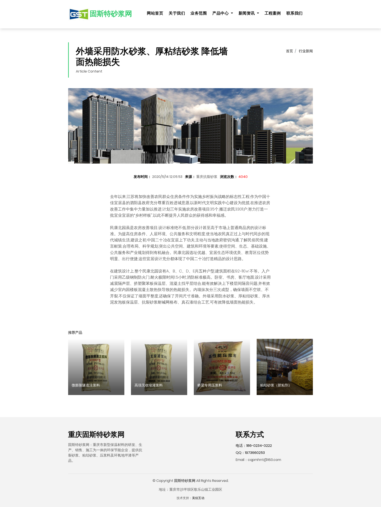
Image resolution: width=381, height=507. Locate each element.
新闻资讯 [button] (247, 13)
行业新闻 (306, 51)
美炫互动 (198, 498)
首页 (289, 51)
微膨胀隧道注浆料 (86, 385)
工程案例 (273, 13)
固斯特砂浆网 (184, 480)
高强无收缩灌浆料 (148, 385)
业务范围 (198, 13)
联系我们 (294, 13)
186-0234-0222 (259, 445)
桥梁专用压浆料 (209, 385)
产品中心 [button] (221, 13)
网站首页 (155, 13)
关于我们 (177, 13)
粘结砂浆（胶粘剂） (276, 385)
